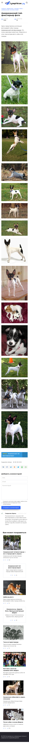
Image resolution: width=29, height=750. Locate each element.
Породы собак (18, 8)
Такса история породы (10, 642)
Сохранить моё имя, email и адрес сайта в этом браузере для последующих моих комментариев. (15, 503)
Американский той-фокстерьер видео (14, 566)
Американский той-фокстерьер (9, 9)
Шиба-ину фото (8, 597)
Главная (3, 8)
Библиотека (10, 8)
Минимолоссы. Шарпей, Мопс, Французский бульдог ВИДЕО (14, 611)
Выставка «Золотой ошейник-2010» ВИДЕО (11, 669)
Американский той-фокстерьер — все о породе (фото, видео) (14, 553)
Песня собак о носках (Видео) (13, 722)
